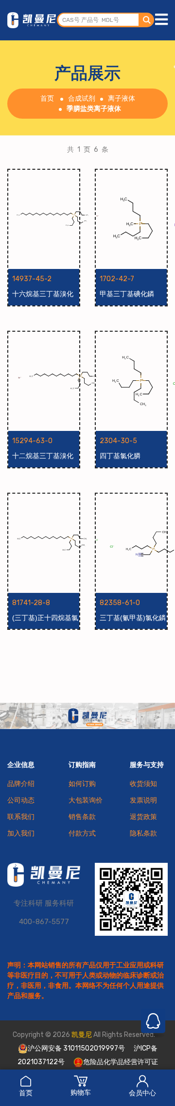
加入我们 (21, 833)
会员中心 (142, 1093)
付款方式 (82, 833)
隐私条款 (143, 833)
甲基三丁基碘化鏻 (127, 294)
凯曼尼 (81, 1035)
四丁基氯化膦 (120, 456)
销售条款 (82, 817)
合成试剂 (81, 98)
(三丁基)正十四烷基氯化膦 (45, 618)
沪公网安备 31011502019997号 (76, 1048)
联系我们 (21, 817)
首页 (26, 1093)
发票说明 (143, 800)
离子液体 (121, 98)
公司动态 (21, 800)
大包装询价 (86, 800)
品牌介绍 (21, 784)
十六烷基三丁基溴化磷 (42, 294)
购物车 (80, 1092)
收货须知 (143, 784)
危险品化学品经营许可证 (120, 1062)
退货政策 (143, 817)
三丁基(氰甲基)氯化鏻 (133, 618)
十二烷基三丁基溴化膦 (42, 456)
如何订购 (82, 784)
